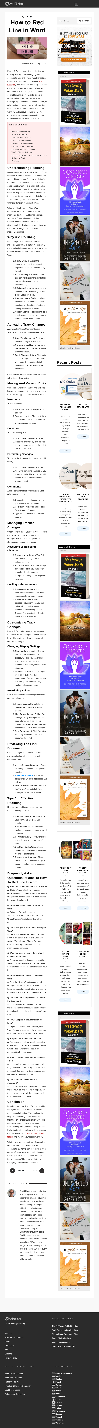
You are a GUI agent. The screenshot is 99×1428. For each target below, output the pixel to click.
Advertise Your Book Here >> (70, 348)
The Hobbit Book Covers (65, 873)
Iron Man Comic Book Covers (83, 873)
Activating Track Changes (21, 137)
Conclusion (15, 161)
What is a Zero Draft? (83, 413)
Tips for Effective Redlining (21, 152)
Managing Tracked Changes (22, 143)
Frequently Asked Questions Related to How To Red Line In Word (29, 156)
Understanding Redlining (20, 131)
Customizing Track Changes (22, 146)
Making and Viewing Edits (21, 140)
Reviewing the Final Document (23, 149)
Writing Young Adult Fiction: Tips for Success (65, 499)
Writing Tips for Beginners (83, 499)
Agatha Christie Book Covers (65, 961)
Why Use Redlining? (19, 134)
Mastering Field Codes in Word (65, 413)
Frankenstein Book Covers (83, 961)
